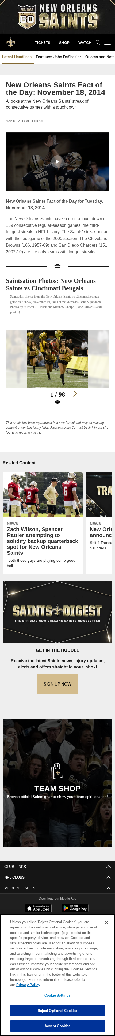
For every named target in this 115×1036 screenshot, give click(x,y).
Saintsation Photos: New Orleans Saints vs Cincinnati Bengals (56, 291)
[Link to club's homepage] (10, 40)
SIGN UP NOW (57, 690)
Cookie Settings (57, 995)
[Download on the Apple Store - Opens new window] (38, 915)
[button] (57, 161)
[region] (57, 977)
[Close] (106, 928)
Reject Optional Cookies (58, 1010)
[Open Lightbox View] (57, 374)
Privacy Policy (69, 985)
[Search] (98, 42)
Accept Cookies (58, 1026)
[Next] (75, 400)
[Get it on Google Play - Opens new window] (75, 917)
